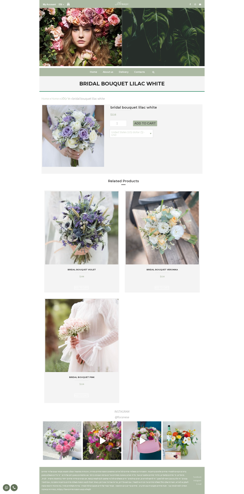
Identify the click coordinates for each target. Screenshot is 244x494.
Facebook (197, 477)
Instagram (197, 480)
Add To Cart (81, 288)
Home (45, 99)
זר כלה (65, 99)
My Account (49, 4)
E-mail (198, 484)
